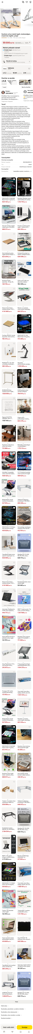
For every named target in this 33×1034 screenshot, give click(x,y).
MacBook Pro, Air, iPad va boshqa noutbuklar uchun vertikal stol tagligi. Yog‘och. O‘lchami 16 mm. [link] (8, 363)
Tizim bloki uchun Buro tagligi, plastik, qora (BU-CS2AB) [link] (24, 692)
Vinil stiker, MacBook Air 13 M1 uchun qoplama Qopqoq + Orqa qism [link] (8, 610)
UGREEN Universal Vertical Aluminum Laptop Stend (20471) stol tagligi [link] (8, 993)
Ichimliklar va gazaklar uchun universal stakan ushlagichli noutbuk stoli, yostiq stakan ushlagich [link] (8, 473)
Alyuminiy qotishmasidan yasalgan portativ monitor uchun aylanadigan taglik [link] (24, 363)
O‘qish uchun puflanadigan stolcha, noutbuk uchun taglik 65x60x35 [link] (23, 418)
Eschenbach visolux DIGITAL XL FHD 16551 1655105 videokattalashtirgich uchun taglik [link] (8, 828)
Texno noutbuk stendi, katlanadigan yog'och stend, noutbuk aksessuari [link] (8, 938)
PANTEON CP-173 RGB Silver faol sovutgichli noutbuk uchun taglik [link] (8, 883)
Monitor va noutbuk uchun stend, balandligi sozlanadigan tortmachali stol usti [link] (24, 308)
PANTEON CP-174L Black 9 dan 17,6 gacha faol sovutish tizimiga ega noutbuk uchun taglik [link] (24, 336)
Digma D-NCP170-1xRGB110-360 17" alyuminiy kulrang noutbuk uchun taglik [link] (7, 417)
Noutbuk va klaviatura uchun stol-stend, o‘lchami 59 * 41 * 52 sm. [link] (8, 445)
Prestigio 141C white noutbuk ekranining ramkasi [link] (7, 691)
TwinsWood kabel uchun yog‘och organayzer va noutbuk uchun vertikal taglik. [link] (8, 555)
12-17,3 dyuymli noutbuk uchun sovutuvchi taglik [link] (24, 473)
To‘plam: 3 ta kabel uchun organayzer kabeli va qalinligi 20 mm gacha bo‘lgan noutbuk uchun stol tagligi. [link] (8, 801)
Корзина (20, 1032)
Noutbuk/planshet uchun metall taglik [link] (24, 582)
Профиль (29, 1032)
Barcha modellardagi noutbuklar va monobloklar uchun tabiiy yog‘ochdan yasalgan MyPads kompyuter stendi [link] (24, 856)
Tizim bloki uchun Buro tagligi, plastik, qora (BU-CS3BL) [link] (24, 883)
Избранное (12, 1032)
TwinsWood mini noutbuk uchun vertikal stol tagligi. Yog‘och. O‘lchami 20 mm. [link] (8, 966)
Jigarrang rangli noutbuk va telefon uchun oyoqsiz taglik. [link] (24, 965)
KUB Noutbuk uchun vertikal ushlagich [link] (23, 390)
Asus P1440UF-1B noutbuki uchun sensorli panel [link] (24, 938)
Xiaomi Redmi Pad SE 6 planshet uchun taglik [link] (8, 637)
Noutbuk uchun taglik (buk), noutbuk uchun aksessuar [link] (7, 774)
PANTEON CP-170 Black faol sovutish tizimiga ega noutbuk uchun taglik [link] (8, 527)
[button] (2, 2)
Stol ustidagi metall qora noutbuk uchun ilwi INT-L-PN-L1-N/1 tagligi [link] (24, 527)
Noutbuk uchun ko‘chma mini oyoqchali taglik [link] (24, 747)
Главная (4, 1032)
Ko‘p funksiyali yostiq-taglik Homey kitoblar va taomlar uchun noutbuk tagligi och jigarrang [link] (8, 253)
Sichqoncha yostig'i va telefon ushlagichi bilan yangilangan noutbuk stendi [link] (24, 253)
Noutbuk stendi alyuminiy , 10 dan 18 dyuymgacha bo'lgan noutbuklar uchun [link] (7, 281)
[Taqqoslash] (23, 2)
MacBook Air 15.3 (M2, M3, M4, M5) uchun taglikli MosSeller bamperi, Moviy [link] (23, 555)
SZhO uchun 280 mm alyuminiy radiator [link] (23, 281)
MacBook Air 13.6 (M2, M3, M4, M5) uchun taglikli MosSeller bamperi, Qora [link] (23, 829)
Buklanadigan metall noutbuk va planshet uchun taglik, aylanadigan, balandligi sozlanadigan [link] (8, 500)
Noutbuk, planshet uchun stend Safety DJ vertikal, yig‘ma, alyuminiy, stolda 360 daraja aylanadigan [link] (24, 199)
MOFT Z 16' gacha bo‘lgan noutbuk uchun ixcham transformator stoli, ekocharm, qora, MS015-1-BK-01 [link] (8, 856)
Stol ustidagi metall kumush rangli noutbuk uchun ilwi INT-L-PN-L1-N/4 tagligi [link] (24, 774)
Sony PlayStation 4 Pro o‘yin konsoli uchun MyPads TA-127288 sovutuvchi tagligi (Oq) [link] (8, 664)
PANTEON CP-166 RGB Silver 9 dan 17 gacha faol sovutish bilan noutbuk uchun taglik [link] (8, 747)
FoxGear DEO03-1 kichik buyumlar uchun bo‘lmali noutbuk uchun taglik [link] (8, 336)
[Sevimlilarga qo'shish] (27, 2)
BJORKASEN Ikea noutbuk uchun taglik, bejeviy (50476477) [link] (7, 390)
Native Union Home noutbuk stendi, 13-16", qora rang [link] (8, 582)
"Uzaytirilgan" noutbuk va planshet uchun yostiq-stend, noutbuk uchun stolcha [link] (24, 911)
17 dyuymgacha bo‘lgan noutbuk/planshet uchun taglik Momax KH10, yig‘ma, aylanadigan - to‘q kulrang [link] (24, 664)
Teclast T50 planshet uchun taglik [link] (7, 911)
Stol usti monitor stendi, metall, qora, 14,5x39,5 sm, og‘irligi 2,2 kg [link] (8, 226)
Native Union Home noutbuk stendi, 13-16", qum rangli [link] (8, 308)
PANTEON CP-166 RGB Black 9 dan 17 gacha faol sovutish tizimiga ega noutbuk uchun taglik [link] (8, 199)
